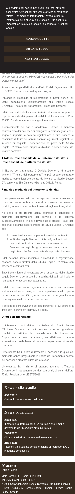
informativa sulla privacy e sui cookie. (28, 19)
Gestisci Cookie (33, 488)
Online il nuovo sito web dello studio (25, 399)
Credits (14, 492)
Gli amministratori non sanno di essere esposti (31, 437)
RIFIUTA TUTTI (37, 49)
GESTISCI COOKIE (37, 59)
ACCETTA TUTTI (37, 39)
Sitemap (48, 488)
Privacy (59, 488)
